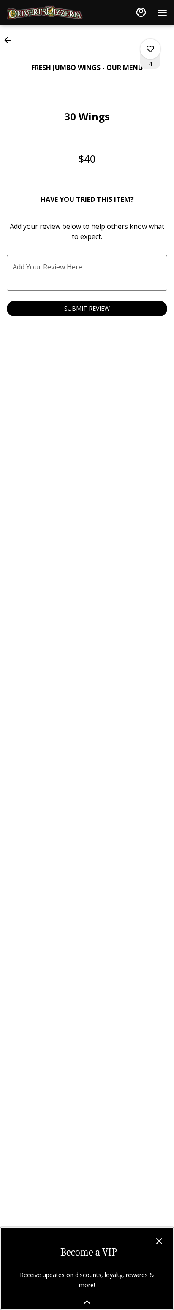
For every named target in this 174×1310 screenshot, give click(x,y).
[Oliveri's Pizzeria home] (45, 12)
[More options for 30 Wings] (150, 49)
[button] (10, 40)
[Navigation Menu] (162, 12)
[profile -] (141, 12)
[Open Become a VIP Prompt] (87, 1302)
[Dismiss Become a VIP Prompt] (159, 1241)
